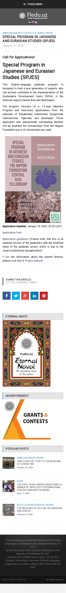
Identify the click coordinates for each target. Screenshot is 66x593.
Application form (12, 232)
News (50, 33)
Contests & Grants (34, 33)
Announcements (12, 33)
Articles (22, 505)
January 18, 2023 (25, 467)
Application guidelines (16, 239)
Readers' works (44, 505)
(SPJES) (30, 77)
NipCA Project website (30, 260)
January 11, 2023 (13, 45)
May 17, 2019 (23, 493)
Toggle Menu (34, 4)
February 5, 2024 (25, 514)
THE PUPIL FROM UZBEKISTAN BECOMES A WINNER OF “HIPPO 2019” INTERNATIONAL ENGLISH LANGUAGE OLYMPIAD (39, 487)
